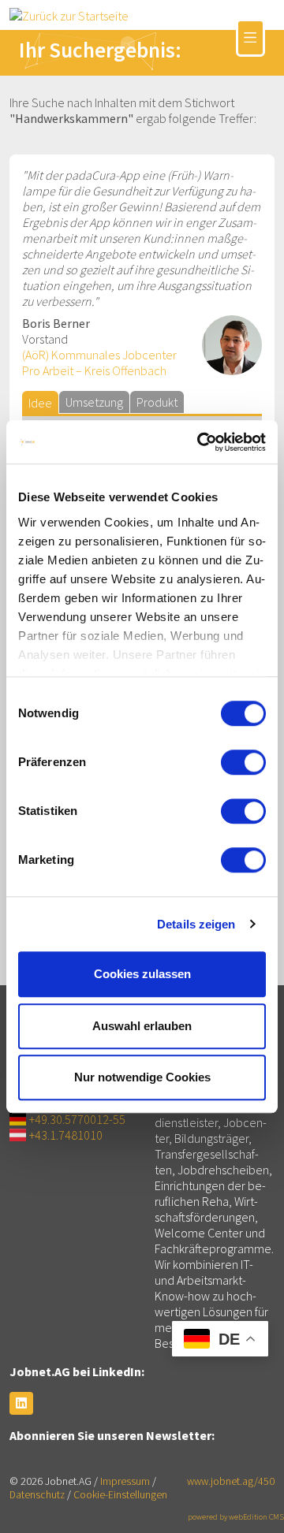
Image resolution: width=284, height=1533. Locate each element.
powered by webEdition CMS (236, 1517)
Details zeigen (196, 924)
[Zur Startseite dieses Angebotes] (69, 14)
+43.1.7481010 (66, 1135)
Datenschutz (37, 1494)
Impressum (125, 1481)
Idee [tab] (40, 403)
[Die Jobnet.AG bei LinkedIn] (21, 1403)
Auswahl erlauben (142, 1026)
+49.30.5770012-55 (77, 1119)
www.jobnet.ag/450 (231, 1481)
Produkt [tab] (157, 402)
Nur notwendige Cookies (142, 1077)
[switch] (243, 762)
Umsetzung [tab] (94, 402)
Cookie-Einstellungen (120, 1494)
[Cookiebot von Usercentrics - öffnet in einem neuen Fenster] (200, 442)
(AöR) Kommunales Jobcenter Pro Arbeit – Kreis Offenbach (99, 362)
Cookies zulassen (142, 973)
